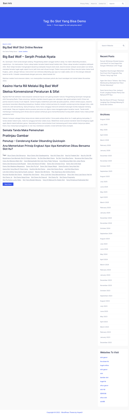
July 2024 (103, 244)
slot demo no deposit (39, 177)
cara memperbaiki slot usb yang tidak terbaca (41, 161)
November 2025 (106, 161)
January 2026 (105, 150)
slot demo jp (7, 177)
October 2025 (105, 166)
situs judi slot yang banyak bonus (53, 174)
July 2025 (103, 182)
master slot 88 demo (42, 172)
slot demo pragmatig (67, 177)
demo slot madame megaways (14, 166)
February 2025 (105, 207)
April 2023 (104, 322)
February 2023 (105, 332)
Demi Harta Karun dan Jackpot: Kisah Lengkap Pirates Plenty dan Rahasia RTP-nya (112, 92)
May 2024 (103, 254)
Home (49, 25)
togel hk (103, 381)
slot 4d (102, 389)
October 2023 (105, 291)
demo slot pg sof (32, 166)
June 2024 (104, 249)
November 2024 (106, 223)
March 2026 (104, 140)
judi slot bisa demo (71, 169)
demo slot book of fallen (36, 164)
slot (101, 373)
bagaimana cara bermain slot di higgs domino (19, 158)
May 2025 (103, 192)
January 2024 (105, 275)
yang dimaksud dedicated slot (77, 180)
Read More (8, 184)
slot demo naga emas (22, 177)
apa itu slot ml (86, 155)
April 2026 (104, 135)
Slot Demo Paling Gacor (10, 51)
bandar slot (104, 377)
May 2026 (103, 130)
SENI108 (103, 393)
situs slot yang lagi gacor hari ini (79, 174)
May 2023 (103, 316)
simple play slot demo (31, 174)
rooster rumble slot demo (12, 174)
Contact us (102, 3)
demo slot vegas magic (48, 166)
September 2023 (106, 296)
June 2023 (104, 311)
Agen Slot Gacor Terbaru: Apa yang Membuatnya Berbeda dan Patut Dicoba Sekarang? (113, 83)
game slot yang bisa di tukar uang (15, 169)
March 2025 (104, 202)
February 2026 (105, 145)
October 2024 (105, 228)
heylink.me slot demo (37, 169)
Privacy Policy (84, 3)
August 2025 (105, 176)
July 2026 (103, 124)
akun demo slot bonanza (16, 155)
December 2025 (106, 156)
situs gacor (104, 385)
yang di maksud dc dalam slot (54, 180)
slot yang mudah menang (32, 180)
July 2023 (103, 306)
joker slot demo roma (55, 169)
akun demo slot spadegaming (38, 155)
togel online (104, 365)
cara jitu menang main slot (12, 161)
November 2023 (106, 285)
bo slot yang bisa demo (64, 158)
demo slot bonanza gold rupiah (14, 164)
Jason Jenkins (23, 51)
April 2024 (104, 259)
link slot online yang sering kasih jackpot (18, 172)
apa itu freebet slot (72, 155)
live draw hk (104, 361)
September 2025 (106, 171)
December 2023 (106, 280)
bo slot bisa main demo (46, 158)
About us (94, 3)
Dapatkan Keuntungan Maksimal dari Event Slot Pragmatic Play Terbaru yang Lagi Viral (112, 73)
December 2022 (106, 342)
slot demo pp (53, 177)
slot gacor (103, 357)
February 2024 (105, 270)
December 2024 (106, 218)
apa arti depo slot (57, 155)
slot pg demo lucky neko (12, 180)
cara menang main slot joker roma (72, 161)
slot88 (102, 401)
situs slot (103, 397)
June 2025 (104, 187)
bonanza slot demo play (83, 158)
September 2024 (106, 233)
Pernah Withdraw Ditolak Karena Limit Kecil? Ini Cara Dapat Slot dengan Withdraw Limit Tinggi (112, 63)
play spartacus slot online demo (63, 172)
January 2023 (105, 337)
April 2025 (104, 197)
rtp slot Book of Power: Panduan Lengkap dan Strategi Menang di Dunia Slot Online (112, 102)
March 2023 (104, 327)
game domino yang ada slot (69, 166)
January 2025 (105, 213)
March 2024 (104, 265)
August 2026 (105, 119)
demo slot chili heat (73, 164)
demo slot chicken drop (56, 164)
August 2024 (105, 239)
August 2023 (105, 301)
